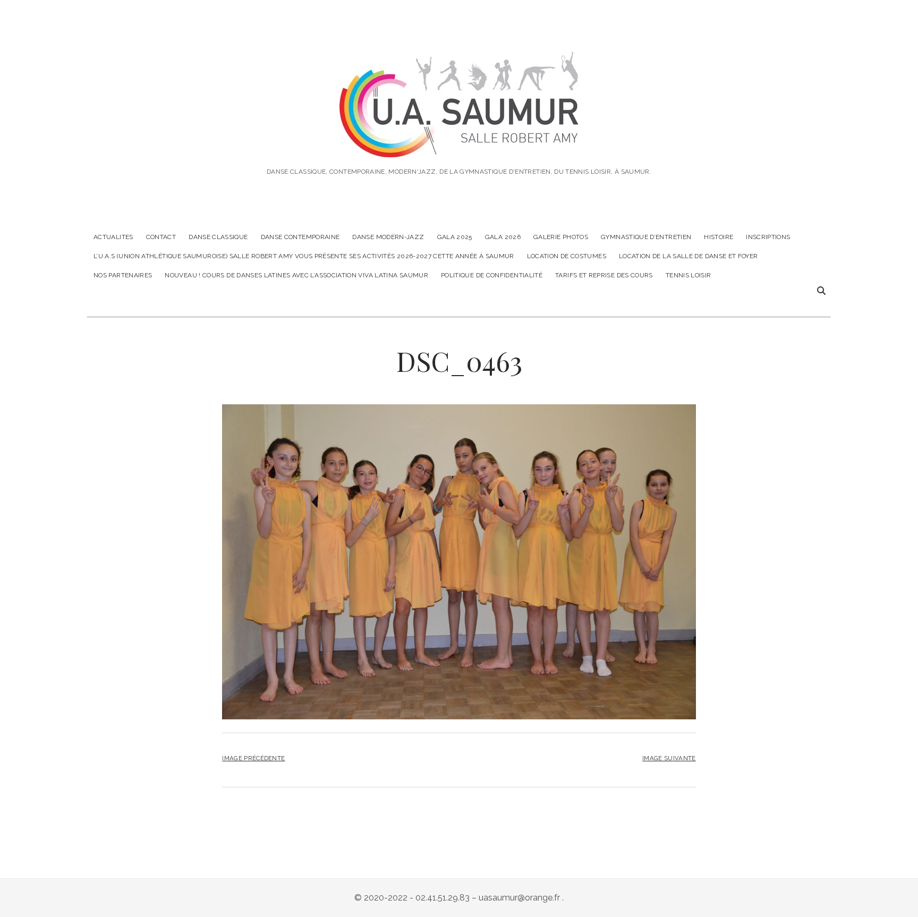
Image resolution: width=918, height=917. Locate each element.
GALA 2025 (454, 237)
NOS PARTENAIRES (123, 275)
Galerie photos (560, 237)
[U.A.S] (459, 142)
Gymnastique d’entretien (646, 237)
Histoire (718, 237)
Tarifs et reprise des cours (604, 275)
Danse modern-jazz (388, 237)
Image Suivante (668, 758)
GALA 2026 (503, 237)
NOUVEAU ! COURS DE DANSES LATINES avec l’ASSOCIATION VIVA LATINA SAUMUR (296, 275)
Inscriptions (768, 237)
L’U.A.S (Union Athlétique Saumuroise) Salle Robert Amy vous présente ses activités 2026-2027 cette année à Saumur (304, 256)
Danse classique (218, 237)
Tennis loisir (688, 275)
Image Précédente (253, 758)
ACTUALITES (113, 237)
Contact (161, 237)
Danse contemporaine (300, 237)
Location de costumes (566, 256)
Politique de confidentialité (491, 275)
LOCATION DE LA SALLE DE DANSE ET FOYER (688, 256)
